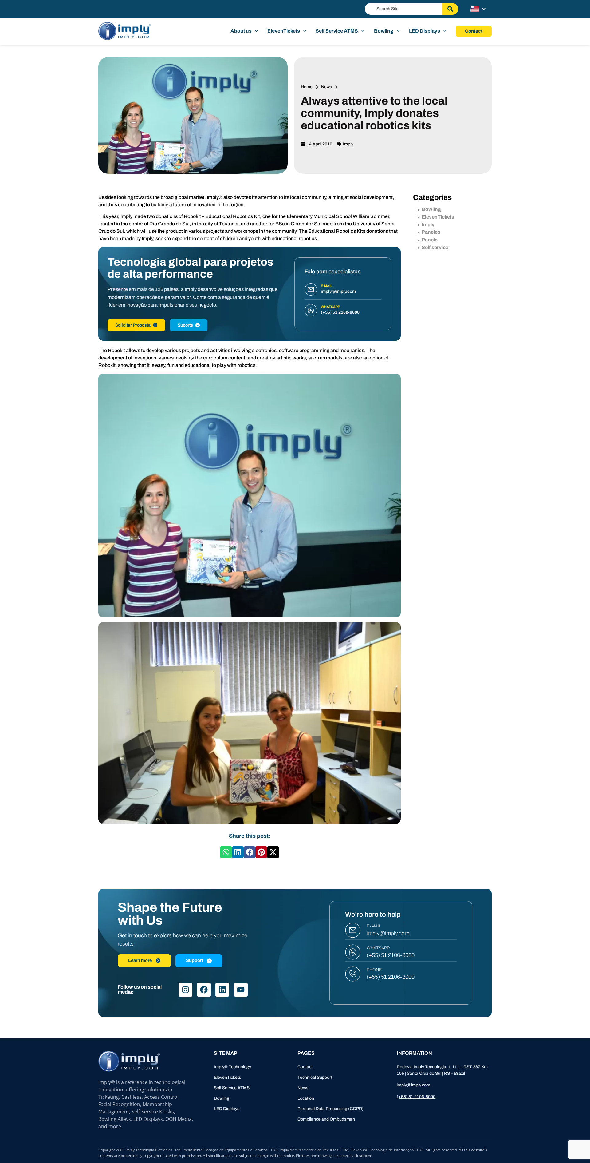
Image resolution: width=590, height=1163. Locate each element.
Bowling (383, 31)
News (326, 87)
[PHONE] (352, 974)
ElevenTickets (283, 31)
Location (305, 1098)
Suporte (185, 325)
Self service (435, 247)
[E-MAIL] (352, 930)
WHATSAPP (378, 948)
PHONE (374, 969)
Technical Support (314, 1077)
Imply (348, 144)
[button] (226, 852)
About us (241, 31)
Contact (305, 1067)
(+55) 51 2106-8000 (391, 955)
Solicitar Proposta (133, 325)
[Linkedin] (222, 990)
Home (307, 87)
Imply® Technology (232, 1067)
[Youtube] (241, 990)
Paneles (431, 232)
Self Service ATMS (337, 31)
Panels (430, 239)
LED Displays (424, 31)
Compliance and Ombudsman (326, 1119)
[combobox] (403, 9)
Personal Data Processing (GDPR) (330, 1108)
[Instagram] (185, 990)
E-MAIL (374, 926)
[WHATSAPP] (352, 952)
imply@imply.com (388, 933)
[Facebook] (204, 990)
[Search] (450, 9)
